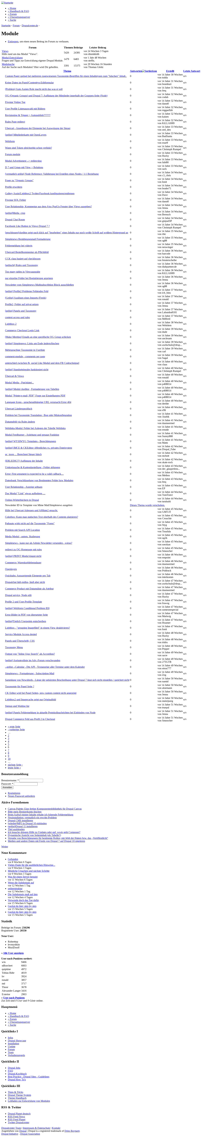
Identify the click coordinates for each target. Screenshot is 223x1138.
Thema (67, 71)
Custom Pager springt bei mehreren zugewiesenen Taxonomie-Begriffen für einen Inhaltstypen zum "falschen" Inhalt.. (66, 76)
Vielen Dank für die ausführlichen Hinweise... (31, 865)
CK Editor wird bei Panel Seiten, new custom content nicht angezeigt (40, 693)
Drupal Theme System (19, 1095)
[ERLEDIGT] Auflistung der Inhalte (24, 460)
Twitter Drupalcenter (18, 1122)
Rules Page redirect (15, 121)
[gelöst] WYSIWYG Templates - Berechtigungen (30, 441)
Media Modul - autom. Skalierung (22, 536)
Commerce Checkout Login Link (22, 330)
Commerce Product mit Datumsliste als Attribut (29, 588)
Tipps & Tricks (15, 1092)
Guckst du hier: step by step (22, 906)
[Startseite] (7, 2)
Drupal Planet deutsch (19, 1113)
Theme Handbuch (17, 1098)
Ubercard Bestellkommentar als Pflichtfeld (27, 252)
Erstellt (170, 71)
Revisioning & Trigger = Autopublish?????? (27, 115)
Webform (10, 141)
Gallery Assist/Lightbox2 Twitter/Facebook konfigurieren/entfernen (39, 193)
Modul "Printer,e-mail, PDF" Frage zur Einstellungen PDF (35, 395)
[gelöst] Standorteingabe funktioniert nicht (26, 369)
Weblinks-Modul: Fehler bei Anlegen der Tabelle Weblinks (35, 428)
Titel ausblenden (16, 829)
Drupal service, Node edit (18, 595)
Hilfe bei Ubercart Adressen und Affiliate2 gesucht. (31, 510)
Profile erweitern (13, 187)
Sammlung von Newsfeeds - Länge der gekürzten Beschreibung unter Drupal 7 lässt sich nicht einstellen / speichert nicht (67, 680)
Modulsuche (8, 64)
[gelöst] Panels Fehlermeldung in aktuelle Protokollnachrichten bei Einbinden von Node (50, 712)
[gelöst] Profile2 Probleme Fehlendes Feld (26, 291)
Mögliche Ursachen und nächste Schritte (28, 870)
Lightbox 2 (10, 323)
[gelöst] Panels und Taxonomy (20, 310)
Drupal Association (30, 1133)
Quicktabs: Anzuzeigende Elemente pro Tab (27, 575)
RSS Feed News (16, 1116)
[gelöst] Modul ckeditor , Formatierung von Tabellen (32, 389)
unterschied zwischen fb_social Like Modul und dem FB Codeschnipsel (42, 363)
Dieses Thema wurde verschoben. (147, 505)
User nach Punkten (14, 997)
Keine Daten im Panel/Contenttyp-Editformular (29, 82)
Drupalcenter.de (30, 25)
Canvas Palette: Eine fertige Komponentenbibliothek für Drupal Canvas (45, 808)
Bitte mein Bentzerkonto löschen (24, 811)
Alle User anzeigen (13, 953)
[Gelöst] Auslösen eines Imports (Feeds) (25, 297)
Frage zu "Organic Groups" (19, 180)
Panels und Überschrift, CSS (20, 640)
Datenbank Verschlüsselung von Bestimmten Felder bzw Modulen (39, 480)
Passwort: (7, 783)
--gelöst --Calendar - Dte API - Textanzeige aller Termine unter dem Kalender (45, 667)
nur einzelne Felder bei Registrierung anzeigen (29, 278)
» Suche (12, 20)
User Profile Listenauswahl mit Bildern (25, 108)
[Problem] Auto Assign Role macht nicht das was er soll (34, 89)
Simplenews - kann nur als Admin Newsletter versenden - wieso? (38, 543)
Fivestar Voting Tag (15, 102)
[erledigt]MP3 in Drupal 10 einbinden (27, 823)
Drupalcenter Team (11, 1128)
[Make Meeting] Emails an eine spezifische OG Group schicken (38, 337)
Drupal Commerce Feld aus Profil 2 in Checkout (30, 719)
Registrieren (14, 793)
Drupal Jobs (14, 1067)
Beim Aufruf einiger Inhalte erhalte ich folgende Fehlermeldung (40, 814)
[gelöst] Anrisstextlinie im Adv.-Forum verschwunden (32, 660)
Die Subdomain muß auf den (23, 894)
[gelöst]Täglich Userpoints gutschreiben (25, 621)
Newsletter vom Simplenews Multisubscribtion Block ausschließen (39, 284)
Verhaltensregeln (16, 1055)
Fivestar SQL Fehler (15, 200)
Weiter (4, 846)
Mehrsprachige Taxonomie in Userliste (25, 350)
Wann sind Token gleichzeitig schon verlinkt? (28, 147)
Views (5, 51)
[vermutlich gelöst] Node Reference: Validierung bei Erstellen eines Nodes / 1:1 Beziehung (52, 173)
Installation (13, 1043)
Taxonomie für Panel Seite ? (19, 686)
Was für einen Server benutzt (23, 876)
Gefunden (13, 859)
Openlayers (11, 569)
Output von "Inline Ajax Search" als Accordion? (30, 653)
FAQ (10, 1070)
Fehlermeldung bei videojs (18, 245)
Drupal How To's (17, 1079)
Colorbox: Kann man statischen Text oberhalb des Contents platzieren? (41, 517)
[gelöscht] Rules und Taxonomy (21, 265)
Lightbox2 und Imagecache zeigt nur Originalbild (30, 699)
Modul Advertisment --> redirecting (23, 160)
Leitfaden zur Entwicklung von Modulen (29, 1101)
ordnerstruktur (15, 888)
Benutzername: (10, 780)
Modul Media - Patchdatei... (19, 382)
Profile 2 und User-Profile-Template (23, 601)
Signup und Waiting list (17, 706)
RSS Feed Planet (16, 1119)
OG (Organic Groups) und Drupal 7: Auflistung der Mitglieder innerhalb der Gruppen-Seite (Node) (56, 95)
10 (9, 758)
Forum (16, 25)
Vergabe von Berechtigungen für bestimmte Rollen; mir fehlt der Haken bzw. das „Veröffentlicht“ (58, 838)
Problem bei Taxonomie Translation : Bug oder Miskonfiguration (38, 415)
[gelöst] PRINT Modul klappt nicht (23, 556)
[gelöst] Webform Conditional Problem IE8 (27, 608)
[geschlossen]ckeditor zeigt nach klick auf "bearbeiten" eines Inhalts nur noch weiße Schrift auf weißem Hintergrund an (66, 232)
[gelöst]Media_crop (15, 213)
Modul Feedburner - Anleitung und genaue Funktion (32, 434)
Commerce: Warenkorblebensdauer (23, 562)
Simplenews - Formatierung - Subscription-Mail (29, 673)
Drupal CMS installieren (20, 820)
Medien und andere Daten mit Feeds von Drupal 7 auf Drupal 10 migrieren (46, 841)
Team (11, 1052)
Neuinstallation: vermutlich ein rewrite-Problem (32, 817)
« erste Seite (14, 726)
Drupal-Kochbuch (17, 1073)
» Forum (12, 14)
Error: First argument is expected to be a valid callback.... (34, 473)
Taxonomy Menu (14, 647)
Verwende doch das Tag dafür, (23, 900)
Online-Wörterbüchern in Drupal (22, 500)
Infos (10, 1037)
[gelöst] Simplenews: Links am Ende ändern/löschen (32, 343)
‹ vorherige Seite (16, 729)
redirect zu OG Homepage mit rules (23, 549)
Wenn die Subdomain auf (21, 882)
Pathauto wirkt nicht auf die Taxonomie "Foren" (30, 523)
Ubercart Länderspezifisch (18, 408)
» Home (12, 8)
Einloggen (13, 41)
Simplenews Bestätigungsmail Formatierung (27, 239)
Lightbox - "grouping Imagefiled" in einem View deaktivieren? (37, 627)
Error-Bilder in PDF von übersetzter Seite (26, 614)
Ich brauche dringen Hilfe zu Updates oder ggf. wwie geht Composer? (44, 832)
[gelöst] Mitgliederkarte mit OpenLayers (25, 134)
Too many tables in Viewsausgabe (22, 271)
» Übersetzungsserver (19, 17)
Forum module (12, 154)
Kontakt (56, 1128)
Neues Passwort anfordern (21, 796)
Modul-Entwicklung (12, 57)
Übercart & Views (14, 376)
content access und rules (17, 317)
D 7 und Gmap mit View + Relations (24, 167)
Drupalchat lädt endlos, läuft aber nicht (25, 582)
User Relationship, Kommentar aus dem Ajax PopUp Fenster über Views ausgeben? (48, 206)
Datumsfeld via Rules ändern (20, 421)
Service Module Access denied (21, 634)
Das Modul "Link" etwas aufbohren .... (25, 493)
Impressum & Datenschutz (36, 1128)
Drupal (22, 1131)
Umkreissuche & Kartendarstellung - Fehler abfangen (32, 467)
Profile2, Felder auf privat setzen (22, 304)
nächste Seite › (15, 764)
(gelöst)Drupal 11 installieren (23, 826)
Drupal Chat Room (15, 219)
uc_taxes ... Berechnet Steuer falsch (23, 454)
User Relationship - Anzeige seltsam (23, 487)
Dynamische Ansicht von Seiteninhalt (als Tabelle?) (34, 835)
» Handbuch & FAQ (18, 11)
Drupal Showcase (17, 1040)
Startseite (6, 25)
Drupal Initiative (9, 1133)
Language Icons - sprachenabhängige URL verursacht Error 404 (38, 402)
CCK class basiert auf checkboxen (22, 258)
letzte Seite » (14, 767)
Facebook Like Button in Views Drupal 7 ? (27, 226)
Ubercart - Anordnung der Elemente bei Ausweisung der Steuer (37, 128)
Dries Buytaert (72, 1131)
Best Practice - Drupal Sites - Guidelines (28, 1076)
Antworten (136, 71)
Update (11, 1046)
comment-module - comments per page (25, 356)
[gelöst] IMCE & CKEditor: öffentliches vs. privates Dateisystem (38, 447)
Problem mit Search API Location (22, 530)
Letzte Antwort (191, 71)
